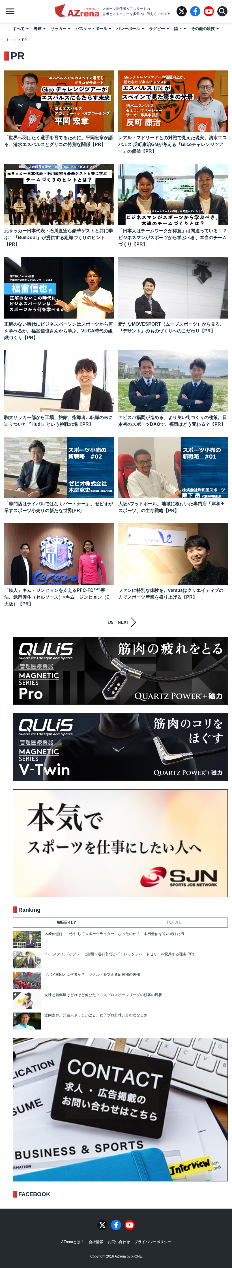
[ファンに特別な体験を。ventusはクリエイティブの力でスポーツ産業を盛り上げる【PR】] (173, 554)
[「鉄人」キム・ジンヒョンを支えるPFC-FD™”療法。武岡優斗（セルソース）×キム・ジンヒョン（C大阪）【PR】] (59, 554)
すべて (19, 28)
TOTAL (173, 922)
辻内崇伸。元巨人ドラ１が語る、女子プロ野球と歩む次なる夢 (95, 1015)
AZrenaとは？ (72, 1242)
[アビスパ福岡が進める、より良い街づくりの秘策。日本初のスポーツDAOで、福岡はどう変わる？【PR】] (173, 381)
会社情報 (96, 1242)
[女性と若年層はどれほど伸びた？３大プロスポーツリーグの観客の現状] (27, 1000)
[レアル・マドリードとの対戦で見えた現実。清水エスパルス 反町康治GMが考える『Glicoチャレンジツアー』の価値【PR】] (173, 101)
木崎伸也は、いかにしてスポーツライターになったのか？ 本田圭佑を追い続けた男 (114, 934)
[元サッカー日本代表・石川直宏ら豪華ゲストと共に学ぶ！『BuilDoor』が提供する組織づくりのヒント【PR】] (59, 194)
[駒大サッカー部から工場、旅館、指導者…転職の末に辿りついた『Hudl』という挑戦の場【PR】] (59, 381)
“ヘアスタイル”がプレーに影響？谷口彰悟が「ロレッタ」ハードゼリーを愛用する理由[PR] (119, 954)
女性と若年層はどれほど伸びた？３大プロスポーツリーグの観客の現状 (103, 995)
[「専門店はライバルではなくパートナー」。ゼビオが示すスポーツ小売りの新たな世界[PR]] (59, 467)
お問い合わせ (119, 1242)
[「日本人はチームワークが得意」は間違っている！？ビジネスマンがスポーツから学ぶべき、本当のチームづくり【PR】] (173, 194)
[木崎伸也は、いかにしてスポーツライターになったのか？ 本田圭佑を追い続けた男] (27, 939)
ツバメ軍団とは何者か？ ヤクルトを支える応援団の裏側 (92, 974)
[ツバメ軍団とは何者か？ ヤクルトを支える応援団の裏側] (27, 980)
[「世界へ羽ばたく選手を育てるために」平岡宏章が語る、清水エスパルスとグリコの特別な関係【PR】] (59, 101)
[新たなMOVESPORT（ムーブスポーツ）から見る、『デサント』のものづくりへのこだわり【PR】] (173, 288)
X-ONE (136, 1256)
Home (11, 40)
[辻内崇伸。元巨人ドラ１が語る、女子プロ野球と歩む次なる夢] (27, 1021)
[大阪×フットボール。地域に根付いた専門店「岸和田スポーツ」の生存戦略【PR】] (173, 467)
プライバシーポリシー (152, 1242)
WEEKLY (66, 922)
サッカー (58, 28)
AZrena (76, 11)
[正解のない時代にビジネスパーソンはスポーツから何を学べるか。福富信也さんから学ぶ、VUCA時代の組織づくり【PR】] (59, 288)
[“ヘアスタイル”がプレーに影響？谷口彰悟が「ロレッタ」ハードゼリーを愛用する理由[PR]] (27, 959)
